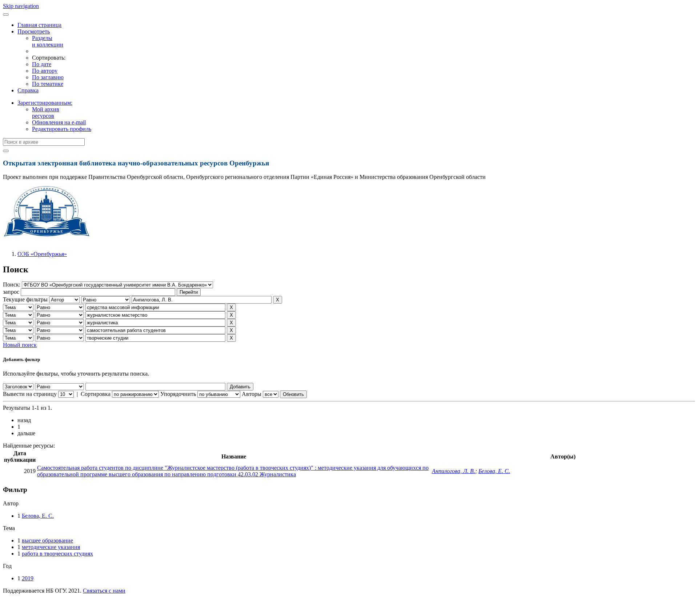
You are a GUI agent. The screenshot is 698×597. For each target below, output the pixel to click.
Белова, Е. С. (494, 471)
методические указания (51, 547)
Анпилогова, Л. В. (453, 471)
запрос (11, 292)
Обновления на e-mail (59, 122)
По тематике (47, 84)
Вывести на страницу (30, 394)
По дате (41, 64)
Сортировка (96, 394)
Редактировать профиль (61, 129)
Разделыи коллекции (47, 41)
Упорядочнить (178, 394)
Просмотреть (33, 31)
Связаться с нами (104, 591)
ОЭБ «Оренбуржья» (42, 254)
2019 (27, 578)
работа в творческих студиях (57, 553)
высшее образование (47, 540)
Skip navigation (21, 6)
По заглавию (48, 77)
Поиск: (12, 284)
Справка (28, 90)
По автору (44, 71)
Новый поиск (20, 345)
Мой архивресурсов (45, 112)
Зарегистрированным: (44, 103)
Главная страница (39, 25)
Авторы (251, 394)
